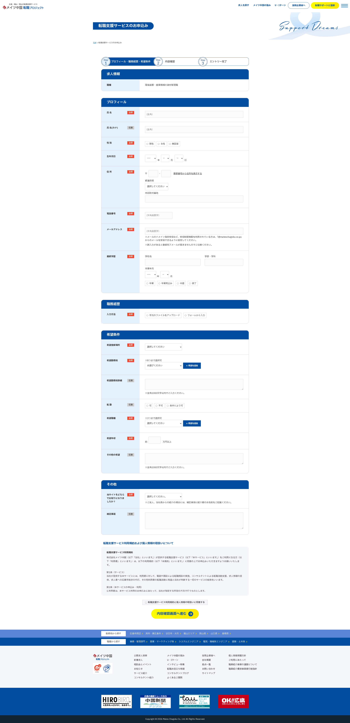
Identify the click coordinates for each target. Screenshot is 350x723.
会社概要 (206, 660)
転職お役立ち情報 (176, 669)
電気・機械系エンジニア (215, 641)
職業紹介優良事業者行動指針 (243, 669)
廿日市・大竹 (172, 633)
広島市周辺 (135, 633)
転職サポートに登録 (325, 5)
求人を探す (243, 5)
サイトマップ (208, 673)
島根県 (225, 633)
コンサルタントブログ (178, 673)
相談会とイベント (142, 664)
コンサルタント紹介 (144, 677)
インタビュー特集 (176, 664)
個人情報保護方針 (237, 655)
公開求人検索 (140, 655)
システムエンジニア (188, 641)
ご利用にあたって (237, 660)
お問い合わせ (208, 669)
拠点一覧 (206, 664)
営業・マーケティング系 (162, 641)
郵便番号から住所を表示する (187, 173)
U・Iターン (280, 5)
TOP (95, 42)
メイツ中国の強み (262, 5)
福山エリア (189, 633)
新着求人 (138, 660)
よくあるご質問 (174, 677)
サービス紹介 (140, 673)
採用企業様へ (298, 5)
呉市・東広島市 (153, 633)
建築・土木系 (238, 641)
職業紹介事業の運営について (243, 664)
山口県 (214, 633)
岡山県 (202, 633)
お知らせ (138, 669)
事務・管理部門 (137, 641)
